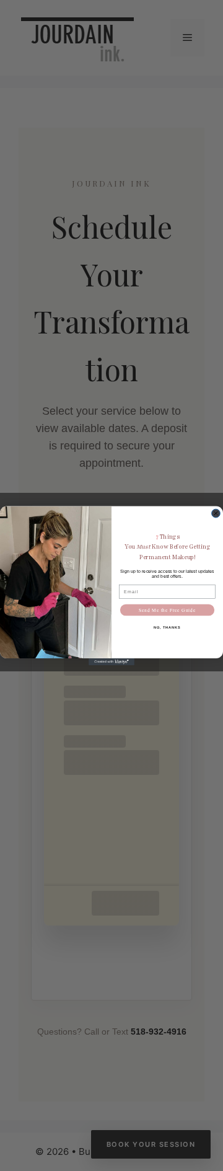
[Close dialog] (216, 513)
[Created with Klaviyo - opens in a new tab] (111, 661)
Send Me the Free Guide (167, 610)
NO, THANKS (167, 627)
